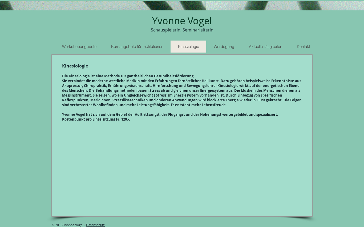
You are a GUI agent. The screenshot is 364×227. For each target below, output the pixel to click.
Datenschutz (95, 225)
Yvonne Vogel (182, 20)
